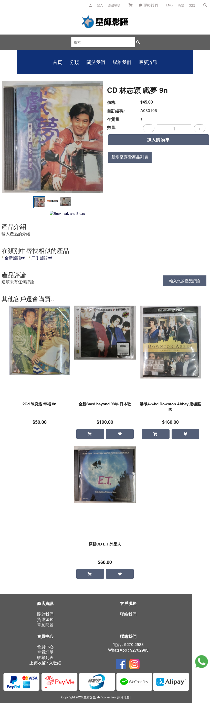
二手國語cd (42, 258)
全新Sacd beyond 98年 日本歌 (105, 404)
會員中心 (45, 647)
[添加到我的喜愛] (120, 434)
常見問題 (45, 625)
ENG (169, 5)
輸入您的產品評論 (184, 280)
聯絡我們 (150, 4)
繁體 (192, 5)
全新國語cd (15, 258)
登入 (100, 5)
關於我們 (45, 614)
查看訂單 (45, 652)
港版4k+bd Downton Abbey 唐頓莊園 (170, 406)
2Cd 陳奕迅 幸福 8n (39, 404)
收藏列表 (45, 657)
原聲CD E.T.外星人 (105, 544)
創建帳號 (114, 5)
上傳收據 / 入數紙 (45, 663)
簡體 (181, 5)
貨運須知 (45, 619)
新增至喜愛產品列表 (129, 157)
